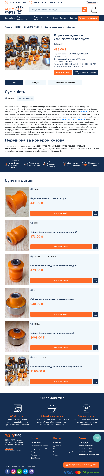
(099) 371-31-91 (40, 2)
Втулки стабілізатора (22, 18)
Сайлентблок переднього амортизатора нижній (56, 367)
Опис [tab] (14, 83)
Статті (55, 455)
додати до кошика (88, 72)
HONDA (83, 112)
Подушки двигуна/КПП (41, 18)
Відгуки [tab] (35, 83)
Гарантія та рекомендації (63, 452)
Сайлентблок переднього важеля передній (53, 232)
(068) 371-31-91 (56, 2)
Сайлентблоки (10, 18)
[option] (27, 52)
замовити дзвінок (90, 18)
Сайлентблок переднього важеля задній (52, 299)
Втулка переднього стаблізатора (48, 198)
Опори (55, 18)
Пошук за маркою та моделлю (82, 465)
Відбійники (74, 18)
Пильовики (64, 18)
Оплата (56, 449)
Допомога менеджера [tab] (65, 83)
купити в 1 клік (63, 72)
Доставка (57, 446)
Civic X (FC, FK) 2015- (25, 98)
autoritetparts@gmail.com (89, 454)
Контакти (57, 443)
